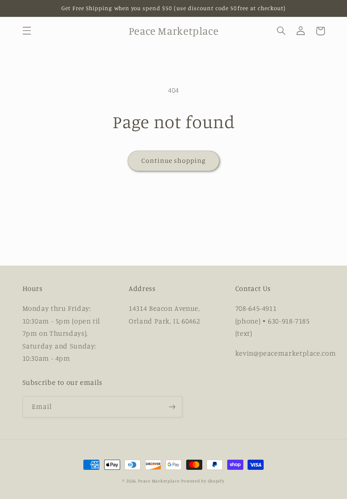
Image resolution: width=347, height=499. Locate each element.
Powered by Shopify (202, 480)
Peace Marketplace (159, 480)
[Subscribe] (172, 406)
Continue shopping (173, 160)
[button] (26, 31)
